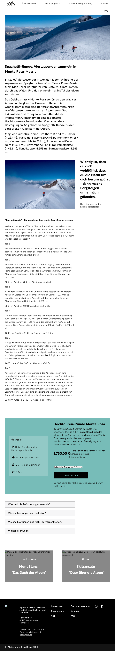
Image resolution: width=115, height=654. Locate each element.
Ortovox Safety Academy (80, 3)
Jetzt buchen (71, 475)
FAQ (106, 11)
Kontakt (104, 3)
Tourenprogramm (52, 3)
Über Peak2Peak (28, 3)
